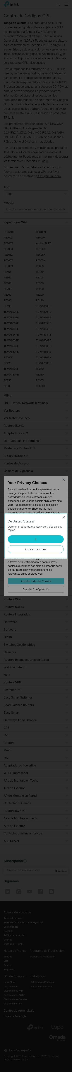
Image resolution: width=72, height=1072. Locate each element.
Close (63, 517)
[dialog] (36, 536)
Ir (36, 539)
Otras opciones (35, 549)
